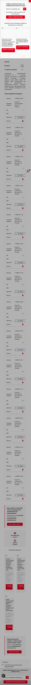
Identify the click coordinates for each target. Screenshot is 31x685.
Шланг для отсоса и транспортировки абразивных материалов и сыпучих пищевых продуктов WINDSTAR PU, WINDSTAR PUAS (8, 42)
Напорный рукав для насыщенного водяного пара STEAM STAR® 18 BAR (22, 41)
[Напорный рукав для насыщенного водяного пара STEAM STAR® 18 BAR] (22, 28)
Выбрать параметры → (8, 50)
